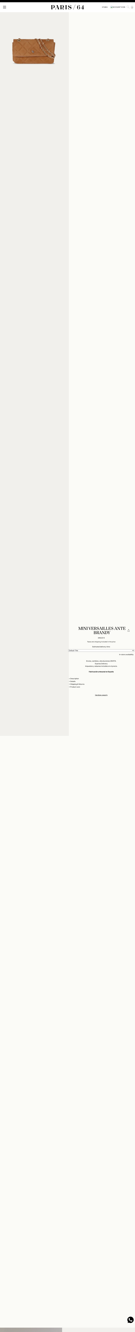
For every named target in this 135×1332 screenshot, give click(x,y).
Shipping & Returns (77, 684)
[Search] (128, 7)
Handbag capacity (101, 695)
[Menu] (5, 7)
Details (72, 681)
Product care (75, 687)
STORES (105, 7)
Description (74, 679)
